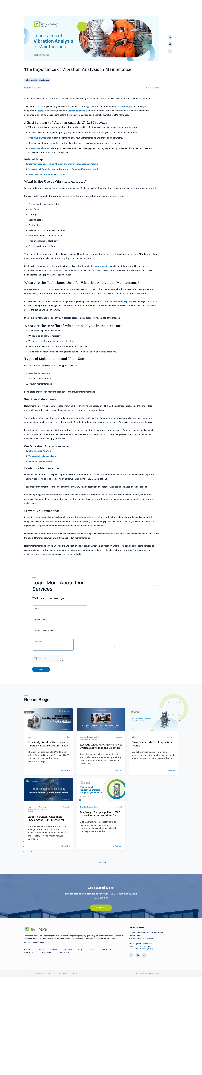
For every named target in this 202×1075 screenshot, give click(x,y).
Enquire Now (101, 908)
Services (54, 949)
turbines (124, 106)
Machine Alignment (34, 809)
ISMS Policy (63, 952)
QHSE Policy (46, 952)
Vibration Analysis (35, 88)
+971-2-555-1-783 (142, 946)
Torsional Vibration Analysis (42, 456)
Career (91, 949)
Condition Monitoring (91, 737)
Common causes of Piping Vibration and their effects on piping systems (63, 164)
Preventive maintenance (40, 148)
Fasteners (33, 235)
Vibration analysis (76, 111)
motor (88, 293)
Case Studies (106, 949)
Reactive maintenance (39, 373)
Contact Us (29, 952)
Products (68, 949)
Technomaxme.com (54, 973)
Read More (66, 771)
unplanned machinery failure (120, 301)
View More (102, 862)
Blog (26, 88)
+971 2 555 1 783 (101, 897)
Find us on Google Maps (145, 949)
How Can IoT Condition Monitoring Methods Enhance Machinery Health (63, 169)
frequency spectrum (101, 266)
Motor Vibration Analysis (40, 461)
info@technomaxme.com (142, 944)
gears (40, 111)
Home (27, 949)
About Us (40, 949)
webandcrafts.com (152, 973)
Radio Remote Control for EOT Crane (46, 174)
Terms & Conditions (69, 973)
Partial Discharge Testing (88, 739)
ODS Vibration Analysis (39, 451)
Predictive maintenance (39, 138)
